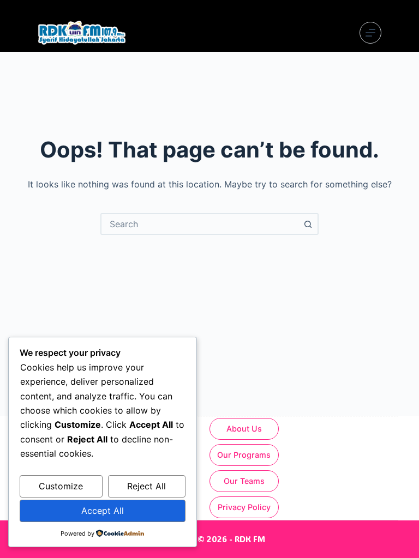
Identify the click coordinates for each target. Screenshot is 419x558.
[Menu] (370, 33)
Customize (61, 486)
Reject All (146, 486)
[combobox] (199, 224)
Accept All (102, 510)
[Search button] (308, 224)
